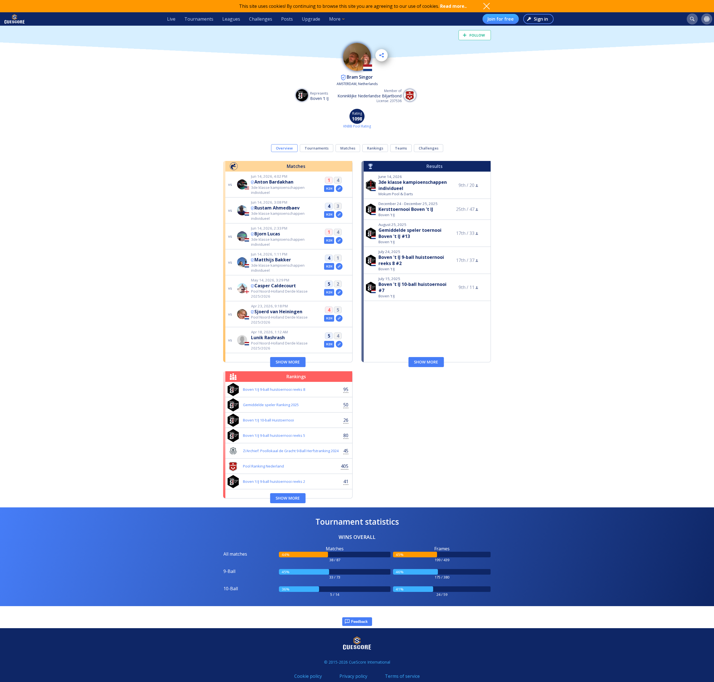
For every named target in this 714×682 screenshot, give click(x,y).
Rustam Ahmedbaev (277, 208)
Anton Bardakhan (273, 182)
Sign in (541, 19)
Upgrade (311, 19)
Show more (288, 362)
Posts (287, 19)
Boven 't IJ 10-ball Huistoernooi (268, 420)
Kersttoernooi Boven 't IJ (405, 209)
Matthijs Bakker (272, 260)
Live (171, 19)
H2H (329, 189)
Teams (401, 148)
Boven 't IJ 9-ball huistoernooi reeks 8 (274, 389)
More (335, 19)
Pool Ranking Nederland (263, 466)
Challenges (260, 19)
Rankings (375, 148)
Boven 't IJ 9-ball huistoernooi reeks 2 (274, 481)
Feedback (359, 622)
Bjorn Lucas (267, 234)
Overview (284, 148)
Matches (347, 148)
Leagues (231, 19)
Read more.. (453, 6)
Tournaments (198, 19)
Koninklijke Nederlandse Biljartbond (369, 95)
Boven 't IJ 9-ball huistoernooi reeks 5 (274, 435)
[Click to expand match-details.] (339, 188)
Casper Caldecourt (275, 286)
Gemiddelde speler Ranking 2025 (271, 404)
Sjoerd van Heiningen (278, 312)
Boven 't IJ (319, 98)
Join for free (501, 19)
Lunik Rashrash (268, 337)
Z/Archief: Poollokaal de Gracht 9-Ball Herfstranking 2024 (291, 450)
